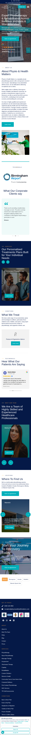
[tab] (5, 579)
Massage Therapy (6, 658)
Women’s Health (6, 676)
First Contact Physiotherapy (9, 685)
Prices (3, 644)
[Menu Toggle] (28, 7)
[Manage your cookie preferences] (2, 732)
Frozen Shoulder (6, 711)
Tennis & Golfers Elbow (8, 714)
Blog (3, 638)
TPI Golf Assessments (8, 691)
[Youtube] (10, 620)
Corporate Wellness (7, 682)
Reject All (15, 729)
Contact (4, 641)
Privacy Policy (20, 721)
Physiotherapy (5, 652)
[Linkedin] (13, 620)
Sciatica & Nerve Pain (7, 708)
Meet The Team (6, 632)
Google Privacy (18, 722)
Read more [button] (6, 386)
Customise (15, 726)
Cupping (4, 667)
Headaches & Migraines (8, 705)
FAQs (3, 635)
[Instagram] (6, 620)
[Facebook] (3, 620)
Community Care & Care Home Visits (12, 679)
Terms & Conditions (9, 722)
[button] (3, 216)
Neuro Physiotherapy (7, 655)
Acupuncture (5, 661)
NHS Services (5, 688)
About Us (4, 629)
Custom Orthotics (6, 673)
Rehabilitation (5, 670)
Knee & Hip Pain (6, 702)
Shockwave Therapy (7, 664)
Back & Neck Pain (7, 699)
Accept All (15, 732)
